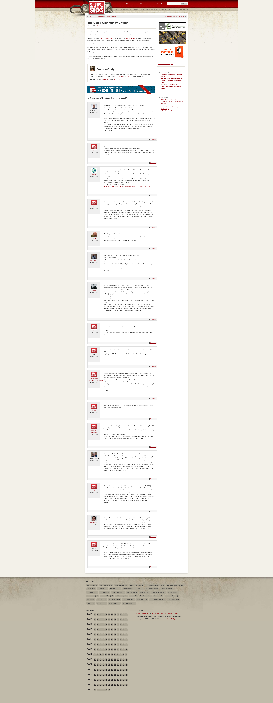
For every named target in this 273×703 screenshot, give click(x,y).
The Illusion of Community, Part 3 (170, 84)
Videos (89, 603)
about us (163, 613)
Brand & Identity (104, 585)
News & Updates (157, 592)
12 (126, 614)
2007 (89, 674)
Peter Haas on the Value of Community (171, 78)
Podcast (132, 596)
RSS (187, 9)
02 (97, 614)
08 (115, 614)
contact (177, 613)
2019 (89, 614)
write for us (117, 79)
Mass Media (130, 592)
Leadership (103, 592)
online (121, 76)
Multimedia (143, 592)
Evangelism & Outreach (174, 585)
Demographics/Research (154, 585)
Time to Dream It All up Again (168, 99)
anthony (94, 331)
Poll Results (143, 596)
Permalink (153, 139)
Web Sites (100, 603)
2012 (89, 649)
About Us (160, 4)
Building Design (119, 585)
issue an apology (130, 38)
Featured (113, 589)
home (138, 613)
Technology (140, 599)
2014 (89, 639)
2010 (89, 659)
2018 (89, 619)
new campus (119, 32)
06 (109, 614)
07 (112, 614)
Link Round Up (116, 592)
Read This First (128, 4)
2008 (89, 669)
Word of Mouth (113, 603)
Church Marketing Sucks (96, 8)
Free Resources (150, 589)
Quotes (89, 599)
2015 (89, 634)
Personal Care (106, 596)
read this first (145, 613)
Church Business (135, 585)
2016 (89, 629)
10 (120, 614)
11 (123, 614)
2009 (89, 664)
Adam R (94, 290)
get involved (155, 613)
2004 (89, 689)
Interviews (90, 592)
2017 (89, 624)
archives (170, 613)
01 (95, 614)
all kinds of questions (105, 38)
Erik (94, 151)
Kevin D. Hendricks (94, 431)
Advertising (90, 585)
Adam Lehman (94, 260)
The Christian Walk (155, 599)
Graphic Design (165, 589)
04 (103, 614)
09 (118, 614)
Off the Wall (171, 592)
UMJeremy (94, 174)
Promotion (157, 596)
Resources (150, 4)
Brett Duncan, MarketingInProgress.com (96, 379)
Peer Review (91, 596)
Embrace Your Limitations (167, 111)
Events (89, 589)
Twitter (181, 9)
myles (94, 410)
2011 (89, 654)
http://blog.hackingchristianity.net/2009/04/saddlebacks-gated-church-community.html (129, 186)
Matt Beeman (94, 522)
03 (100, 614)
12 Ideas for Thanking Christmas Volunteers (172, 105)
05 (106, 614)
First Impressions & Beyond (165, 64)
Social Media (126, 599)
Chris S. (94, 238)
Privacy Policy (171, 619)
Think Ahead (171, 599)
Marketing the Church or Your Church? (175, 16)
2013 (89, 644)
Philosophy (120, 596)
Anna (94, 206)
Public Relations (170, 596)
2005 (89, 684)
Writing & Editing (127, 603)
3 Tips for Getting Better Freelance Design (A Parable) (102, 16)
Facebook (184, 9)
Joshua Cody (100, 25)
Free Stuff (140, 4)
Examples (101, 589)
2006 (89, 679)
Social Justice (113, 599)
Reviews (99, 599)
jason (94, 490)
